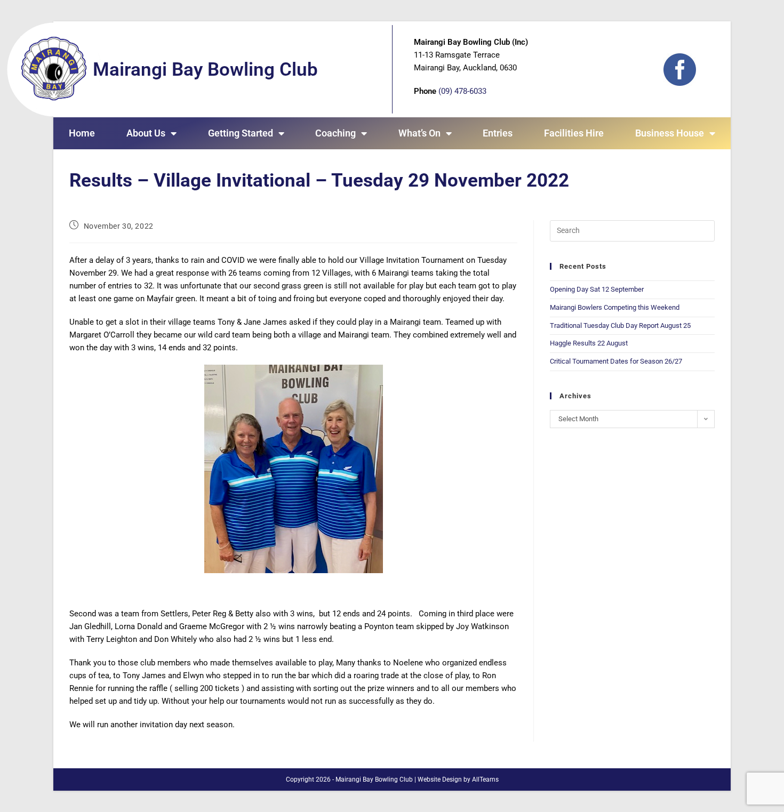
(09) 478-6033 (462, 91)
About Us (145, 133)
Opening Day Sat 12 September (597, 289)
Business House (669, 133)
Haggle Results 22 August (589, 343)
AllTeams (485, 779)
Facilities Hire (574, 133)
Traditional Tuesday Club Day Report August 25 (620, 325)
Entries (498, 133)
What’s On (419, 133)
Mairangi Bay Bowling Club (205, 70)
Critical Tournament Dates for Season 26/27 (616, 361)
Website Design (440, 779)
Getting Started (240, 133)
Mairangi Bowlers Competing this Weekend (614, 307)
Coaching (335, 133)
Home (82, 133)
